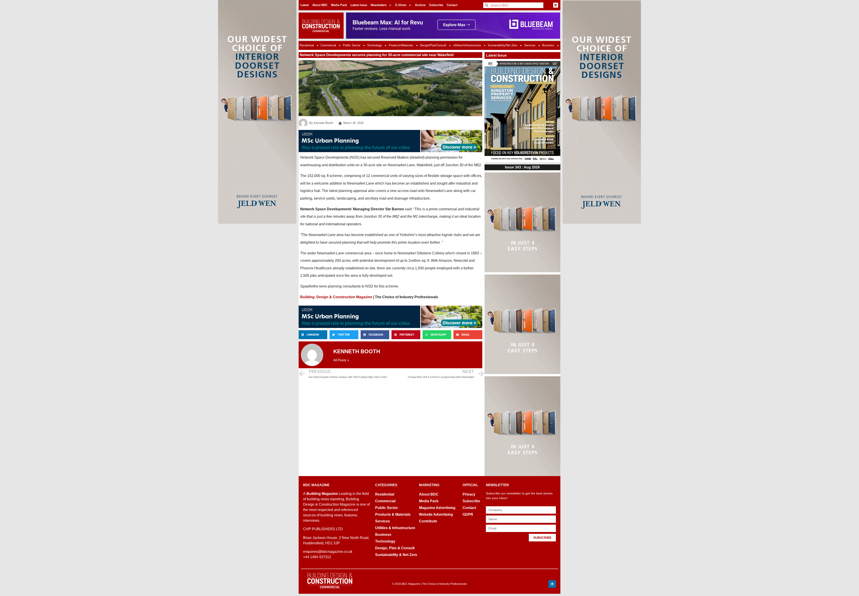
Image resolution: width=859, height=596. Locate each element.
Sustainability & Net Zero (396, 555)
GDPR (468, 514)
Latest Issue (359, 5)
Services (530, 45)
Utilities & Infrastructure (395, 528)
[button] (313, 334)
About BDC (319, 5)
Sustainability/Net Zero (502, 45)
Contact (452, 5)
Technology (374, 45)
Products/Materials (401, 45)
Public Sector (351, 45)
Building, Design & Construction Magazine (336, 297)
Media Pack (339, 5)
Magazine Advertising (437, 508)
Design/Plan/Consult (433, 45)
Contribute (428, 521)
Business (548, 45)
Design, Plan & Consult (395, 548)
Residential (307, 45)
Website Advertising (436, 514)
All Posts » (341, 360)
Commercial (328, 45)
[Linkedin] (555, 5)
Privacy (469, 494)
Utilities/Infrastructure (467, 45)
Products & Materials (392, 514)
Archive (420, 5)
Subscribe (436, 5)
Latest (304, 5)
